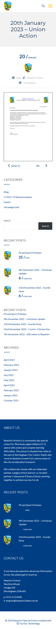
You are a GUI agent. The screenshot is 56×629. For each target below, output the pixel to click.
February (25, 279)
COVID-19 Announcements (18, 197)
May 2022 (9, 380)
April (24, 258)
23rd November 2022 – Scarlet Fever (23, 324)
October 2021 (11, 400)
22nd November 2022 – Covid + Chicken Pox (27, 329)
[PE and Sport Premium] (10, 257)
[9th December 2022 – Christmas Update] (10, 274)
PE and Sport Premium (30, 252)
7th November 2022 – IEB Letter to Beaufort (27, 334)
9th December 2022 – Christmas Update (24, 319)
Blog (19, 77)
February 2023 (11, 364)
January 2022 (10, 395)
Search (7, 220)
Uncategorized (11, 207)
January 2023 (10, 369)
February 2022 (11, 390)
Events (7, 202)
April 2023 (9, 359)
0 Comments (30, 83)
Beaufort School (35, 77)
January (28, 57)
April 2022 (9, 385)
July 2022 (9, 375)
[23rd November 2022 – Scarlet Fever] (10, 292)
